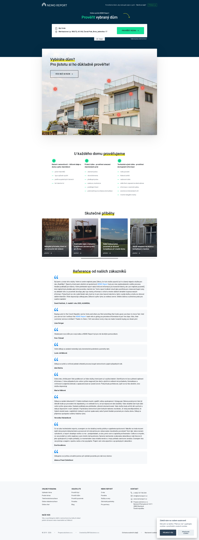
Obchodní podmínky (107, 501)
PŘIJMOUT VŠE (168, 532)
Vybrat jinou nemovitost (139, 39)
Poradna (74, 501)
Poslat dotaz (46, 495)
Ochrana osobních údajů (130, 532)
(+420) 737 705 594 (139, 493)
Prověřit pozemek (77, 498)
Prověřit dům (76, 495)
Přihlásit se (152, 5)
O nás (103, 492)
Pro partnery (105, 504)
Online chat (46, 504)
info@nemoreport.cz (140, 496)
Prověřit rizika (129, 31)
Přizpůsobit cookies (185, 532)
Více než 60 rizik (62, 74)
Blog (73, 504)
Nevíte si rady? (141, 5)
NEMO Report (103, 284)
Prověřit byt (75, 492)
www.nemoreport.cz (140, 499)
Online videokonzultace (49, 501)
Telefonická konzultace (50, 498)
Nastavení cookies (151, 532)
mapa (101, 39)
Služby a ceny (105, 498)
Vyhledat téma (47, 492)
